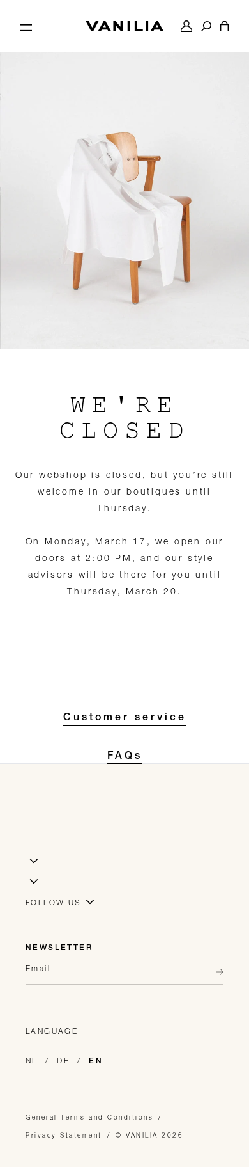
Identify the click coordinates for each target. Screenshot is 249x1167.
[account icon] (186, 26)
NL (32, 1060)
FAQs (124, 757)
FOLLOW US (54, 902)
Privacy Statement (64, 1135)
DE (63, 1060)
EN (96, 1061)
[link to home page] (124, 26)
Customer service (124, 718)
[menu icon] (26, 26)
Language (52, 1031)
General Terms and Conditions (89, 1117)
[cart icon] (224, 26)
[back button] (215, 972)
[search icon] (206, 26)
